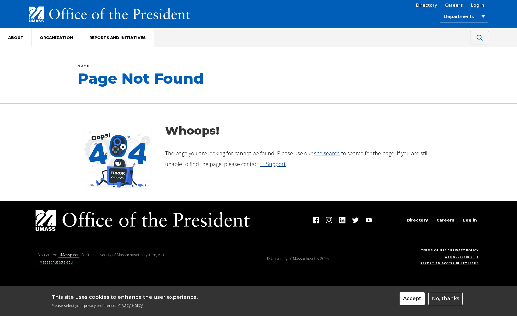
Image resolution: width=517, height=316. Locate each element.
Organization (56, 37)
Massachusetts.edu (56, 262)
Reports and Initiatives (117, 37)
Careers (454, 5)
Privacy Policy (130, 305)
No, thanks (445, 298)
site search (327, 153)
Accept (412, 298)
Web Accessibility (461, 256)
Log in (477, 5)
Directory (426, 5)
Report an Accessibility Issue (451, 263)
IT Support (273, 164)
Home (83, 66)
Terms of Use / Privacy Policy (451, 250)
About (15, 37)
